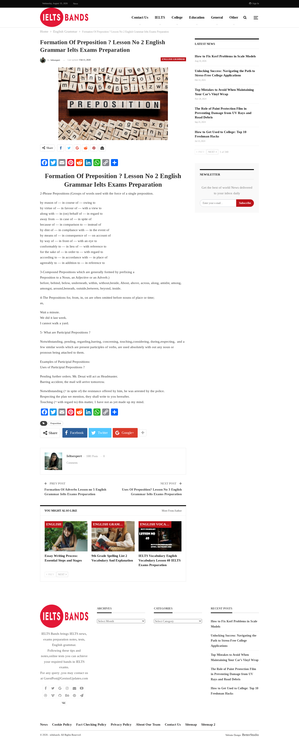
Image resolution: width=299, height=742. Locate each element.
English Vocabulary (155, 524)
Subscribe (245, 203)
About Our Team (148, 724)
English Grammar (173, 59)
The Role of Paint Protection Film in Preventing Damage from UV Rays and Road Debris (223, 113)
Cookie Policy (62, 724)
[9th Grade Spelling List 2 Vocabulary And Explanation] (112, 536)
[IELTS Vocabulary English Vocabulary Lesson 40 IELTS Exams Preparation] (160, 536)
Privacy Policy (121, 724)
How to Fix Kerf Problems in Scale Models (225, 56)
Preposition (55, 423)
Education (196, 17)
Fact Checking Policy (91, 724)
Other (233, 17)
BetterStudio (250, 735)
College (177, 17)
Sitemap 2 (208, 724)
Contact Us (140, 17)
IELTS (160, 17)
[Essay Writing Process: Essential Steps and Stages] (66, 536)
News (75, 3)
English (53, 524)
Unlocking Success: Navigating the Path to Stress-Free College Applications (233, 641)
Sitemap (191, 724)
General (217, 17)
